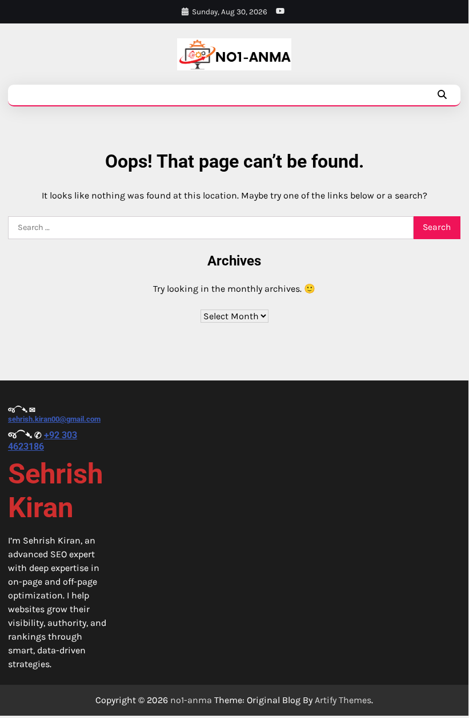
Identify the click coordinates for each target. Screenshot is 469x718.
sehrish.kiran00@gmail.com (54, 419)
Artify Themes (343, 700)
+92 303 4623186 (42, 440)
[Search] (442, 95)
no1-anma (191, 700)
